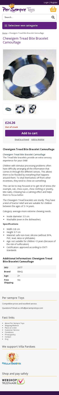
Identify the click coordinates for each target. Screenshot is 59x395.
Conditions (9, 332)
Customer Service (12, 330)
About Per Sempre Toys (14, 323)
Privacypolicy (10, 334)
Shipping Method (12, 325)
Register (54, 2)
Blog (6, 339)
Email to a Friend (22, 139)
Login (46, 2)
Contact (8, 337)
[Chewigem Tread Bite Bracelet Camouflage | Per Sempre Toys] (18, 9)
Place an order (11, 328)
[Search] (53, 17)
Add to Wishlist (37, 139)
